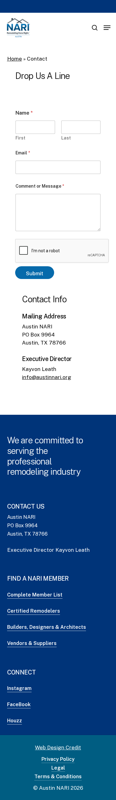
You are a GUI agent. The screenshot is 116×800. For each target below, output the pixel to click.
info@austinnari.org (46, 377)
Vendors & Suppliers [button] (32, 643)
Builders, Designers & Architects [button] (46, 627)
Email (22, 152)
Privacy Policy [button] (58, 759)
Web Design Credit (58, 747)
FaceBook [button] (19, 704)
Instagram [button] (19, 688)
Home (14, 59)
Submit (34, 273)
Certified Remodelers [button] (33, 611)
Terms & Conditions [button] (58, 776)
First (20, 137)
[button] (107, 28)
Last (66, 137)
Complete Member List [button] (34, 595)
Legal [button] (58, 768)
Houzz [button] (14, 721)
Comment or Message (39, 186)
